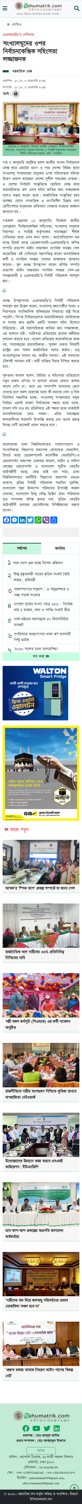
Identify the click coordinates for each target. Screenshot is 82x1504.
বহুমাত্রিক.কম (26, 1494)
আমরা (41, 1450)
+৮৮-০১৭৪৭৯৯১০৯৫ (30, 1472)
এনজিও (16, 24)
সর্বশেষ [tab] (22, 548)
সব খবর (39, 656)
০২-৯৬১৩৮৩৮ (48, 1467)
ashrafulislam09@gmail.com (46, 1477)
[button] (5, 9)
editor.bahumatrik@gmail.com (41, 1483)
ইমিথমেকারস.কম (41, 1499)
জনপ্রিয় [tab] (60, 548)
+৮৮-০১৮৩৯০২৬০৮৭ (60, 1472)
